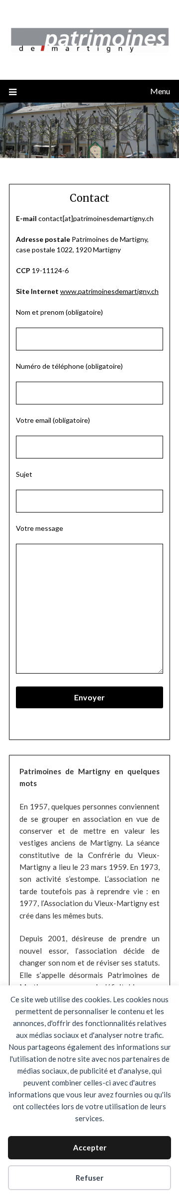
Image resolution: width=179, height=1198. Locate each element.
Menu (160, 91)
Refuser (89, 1177)
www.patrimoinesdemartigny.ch (109, 291)
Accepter (89, 1147)
